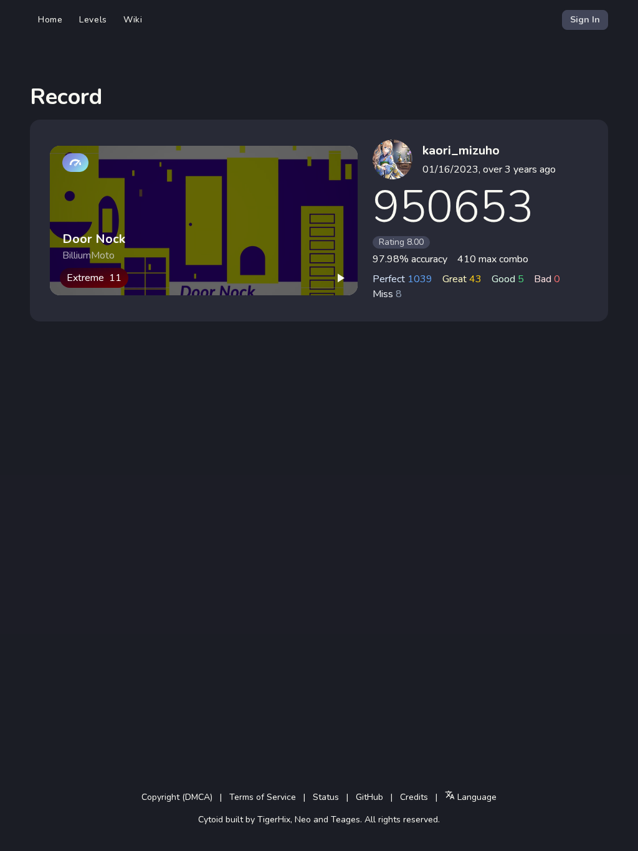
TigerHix (273, 819)
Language (476, 797)
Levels (93, 20)
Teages (345, 819)
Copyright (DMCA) (176, 797)
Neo (303, 819)
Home (50, 20)
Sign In (585, 20)
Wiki (133, 20)
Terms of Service (262, 797)
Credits (414, 797)
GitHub (369, 797)
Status (326, 797)
